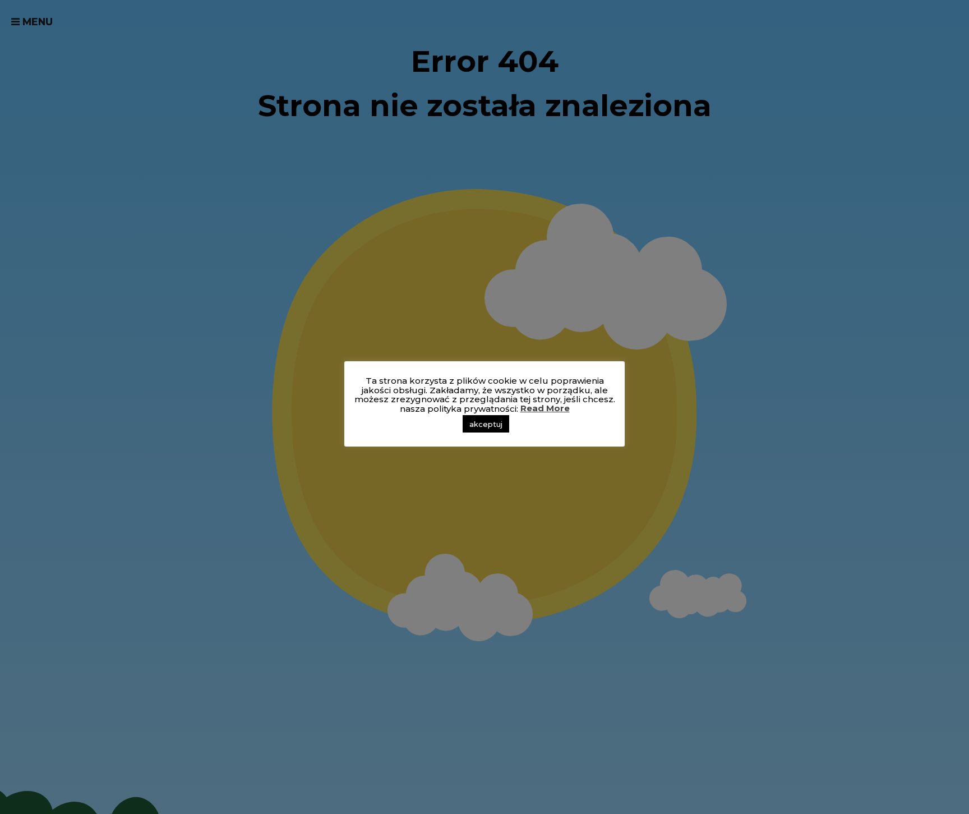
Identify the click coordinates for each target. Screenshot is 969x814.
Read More (545, 408)
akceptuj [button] (485, 424)
